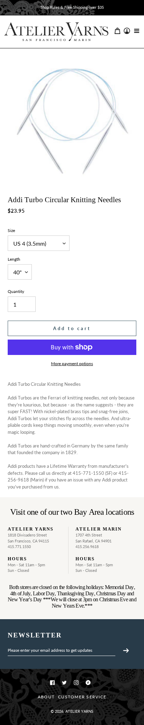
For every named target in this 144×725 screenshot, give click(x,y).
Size (11, 230)
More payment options (72, 363)
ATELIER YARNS (79, 711)
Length (14, 259)
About (46, 696)
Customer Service (82, 696)
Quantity (16, 291)
